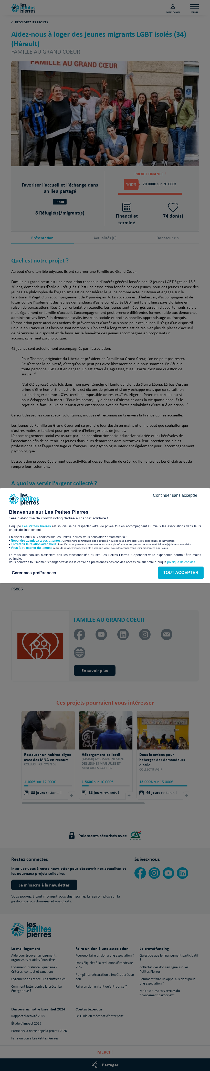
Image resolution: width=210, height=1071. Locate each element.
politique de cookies (181, 562)
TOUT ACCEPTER (180, 572)
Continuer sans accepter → (177, 495)
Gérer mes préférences (34, 573)
